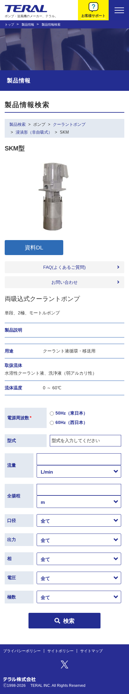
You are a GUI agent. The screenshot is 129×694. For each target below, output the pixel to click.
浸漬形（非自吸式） (34, 132)
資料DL (34, 247)
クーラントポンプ (69, 124)
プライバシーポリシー (22, 651)
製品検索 (17, 124)
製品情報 (28, 24)
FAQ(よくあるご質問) (64, 267)
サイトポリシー (60, 651)
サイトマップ (91, 651)
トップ (9, 24)
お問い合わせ (64, 282)
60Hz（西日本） (71, 422)
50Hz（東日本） (71, 413)
